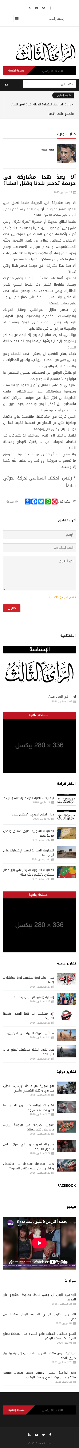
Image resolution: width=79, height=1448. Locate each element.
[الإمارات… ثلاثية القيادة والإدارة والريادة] (66, 800)
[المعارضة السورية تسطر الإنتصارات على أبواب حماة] (66, 852)
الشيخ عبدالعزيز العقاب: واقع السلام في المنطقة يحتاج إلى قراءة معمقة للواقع (39, 1336)
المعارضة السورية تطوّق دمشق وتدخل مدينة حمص (28, 833)
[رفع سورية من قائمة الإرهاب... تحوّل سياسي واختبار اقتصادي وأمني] (66, 1088)
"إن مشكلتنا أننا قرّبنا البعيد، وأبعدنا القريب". (28, 1016)
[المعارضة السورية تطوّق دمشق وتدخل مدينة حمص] (66, 833)
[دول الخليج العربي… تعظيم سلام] (66, 816)
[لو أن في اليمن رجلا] (39, 669)
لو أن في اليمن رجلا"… (61, 696)
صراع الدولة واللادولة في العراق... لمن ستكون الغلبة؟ (28, 1146)
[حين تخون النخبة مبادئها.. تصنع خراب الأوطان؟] (66, 1051)
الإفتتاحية (68, 635)
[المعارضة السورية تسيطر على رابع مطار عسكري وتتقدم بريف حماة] (66, 872)
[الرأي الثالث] (46, 51)
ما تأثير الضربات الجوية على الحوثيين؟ (30, 1033)
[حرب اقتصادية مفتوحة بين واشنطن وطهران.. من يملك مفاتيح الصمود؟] (66, 1165)
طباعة (10, 501)
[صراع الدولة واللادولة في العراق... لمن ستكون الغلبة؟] (66, 1146)
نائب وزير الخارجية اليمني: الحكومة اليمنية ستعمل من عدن (39, 1316)
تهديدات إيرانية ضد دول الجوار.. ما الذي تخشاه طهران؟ (28, 1108)
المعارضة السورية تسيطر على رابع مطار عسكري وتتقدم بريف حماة (28, 872)
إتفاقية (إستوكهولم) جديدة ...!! (33, 997)
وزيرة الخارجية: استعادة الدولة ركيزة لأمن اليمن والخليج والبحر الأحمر (42, 109)
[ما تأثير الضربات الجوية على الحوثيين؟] (66, 1035)
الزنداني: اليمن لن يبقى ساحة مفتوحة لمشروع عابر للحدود (39, 1297)
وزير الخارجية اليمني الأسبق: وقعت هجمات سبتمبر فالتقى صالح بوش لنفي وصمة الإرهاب (39, 1375)
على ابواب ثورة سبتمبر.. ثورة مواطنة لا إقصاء (28, 980)
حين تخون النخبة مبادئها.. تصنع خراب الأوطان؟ (28, 1052)
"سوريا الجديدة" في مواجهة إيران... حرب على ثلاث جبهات (28, 1127)
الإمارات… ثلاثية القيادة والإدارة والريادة (29, 798)
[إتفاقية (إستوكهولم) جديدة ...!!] (66, 999)
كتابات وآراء (66, 134)
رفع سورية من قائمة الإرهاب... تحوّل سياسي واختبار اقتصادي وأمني (28, 1088)
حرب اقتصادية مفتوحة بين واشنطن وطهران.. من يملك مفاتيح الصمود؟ (28, 1166)
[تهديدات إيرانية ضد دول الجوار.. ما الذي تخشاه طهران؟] (66, 1107)
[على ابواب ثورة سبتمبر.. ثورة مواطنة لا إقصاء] (66, 979)
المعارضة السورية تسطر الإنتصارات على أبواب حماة (28, 853)
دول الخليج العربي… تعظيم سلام (33, 814)
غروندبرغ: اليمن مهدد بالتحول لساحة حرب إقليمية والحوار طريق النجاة (39, 1355)
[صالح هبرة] (66, 153)
